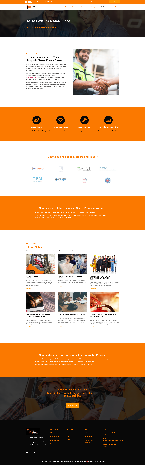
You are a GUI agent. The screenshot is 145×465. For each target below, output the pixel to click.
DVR (68, 436)
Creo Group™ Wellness (97, 461)
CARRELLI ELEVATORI (33, 276)
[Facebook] (26, 2)
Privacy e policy (55, 440)
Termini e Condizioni (56, 444)
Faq (92, 2)
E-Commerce (89, 433)
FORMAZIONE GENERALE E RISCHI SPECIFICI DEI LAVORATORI (102, 277)
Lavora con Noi (101, 2)
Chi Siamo (104, 7)
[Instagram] (29, 2)
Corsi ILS (75, 7)
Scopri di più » (29, 288)
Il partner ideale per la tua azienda (45, 27)
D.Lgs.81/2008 (32, 77)
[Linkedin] (31, 2)
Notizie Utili (114, 7)
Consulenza (70, 433)
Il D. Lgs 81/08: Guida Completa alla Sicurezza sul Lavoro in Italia (38, 315)
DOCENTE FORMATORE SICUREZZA (70, 276)
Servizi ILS (84, 7)
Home (67, 7)
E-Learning (88, 436)
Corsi (68, 439)
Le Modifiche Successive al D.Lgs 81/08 (71, 314)
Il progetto (94, 7)
